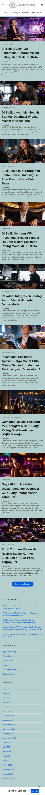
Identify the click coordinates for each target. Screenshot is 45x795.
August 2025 (7, 743)
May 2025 (6, 756)
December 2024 (8, 778)
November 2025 (8, 729)
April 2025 (6, 761)
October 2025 (7, 734)
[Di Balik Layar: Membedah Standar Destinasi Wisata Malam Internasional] (22, 93)
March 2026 (7, 711)
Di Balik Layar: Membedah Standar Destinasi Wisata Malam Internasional (20, 116)
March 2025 (7, 765)
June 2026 (6, 698)
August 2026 (7, 689)
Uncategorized (8, 674)
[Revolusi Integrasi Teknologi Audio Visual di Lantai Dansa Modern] (22, 276)
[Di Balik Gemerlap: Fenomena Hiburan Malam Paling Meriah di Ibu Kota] (22, 29)
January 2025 (7, 774)
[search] (42, 5)
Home (5, 13)
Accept (35, 791)
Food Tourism (36, 13)
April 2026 (6, 707)
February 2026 (8, 716)
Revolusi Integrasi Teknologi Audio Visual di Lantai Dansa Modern (22, 300)
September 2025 (9, 738)
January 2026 (7, 720)
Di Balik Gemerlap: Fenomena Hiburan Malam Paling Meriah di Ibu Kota (20, 53)
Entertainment (8, 44)
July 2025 (6, 747)
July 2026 (6, 693)
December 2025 (8, 725)
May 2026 (6, 702)
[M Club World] (22, 4)
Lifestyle (6, 229)
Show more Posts (22, 584)
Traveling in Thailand (19, 13)
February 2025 (8, 769)
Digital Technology (9, 652)
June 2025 (6, 752)
